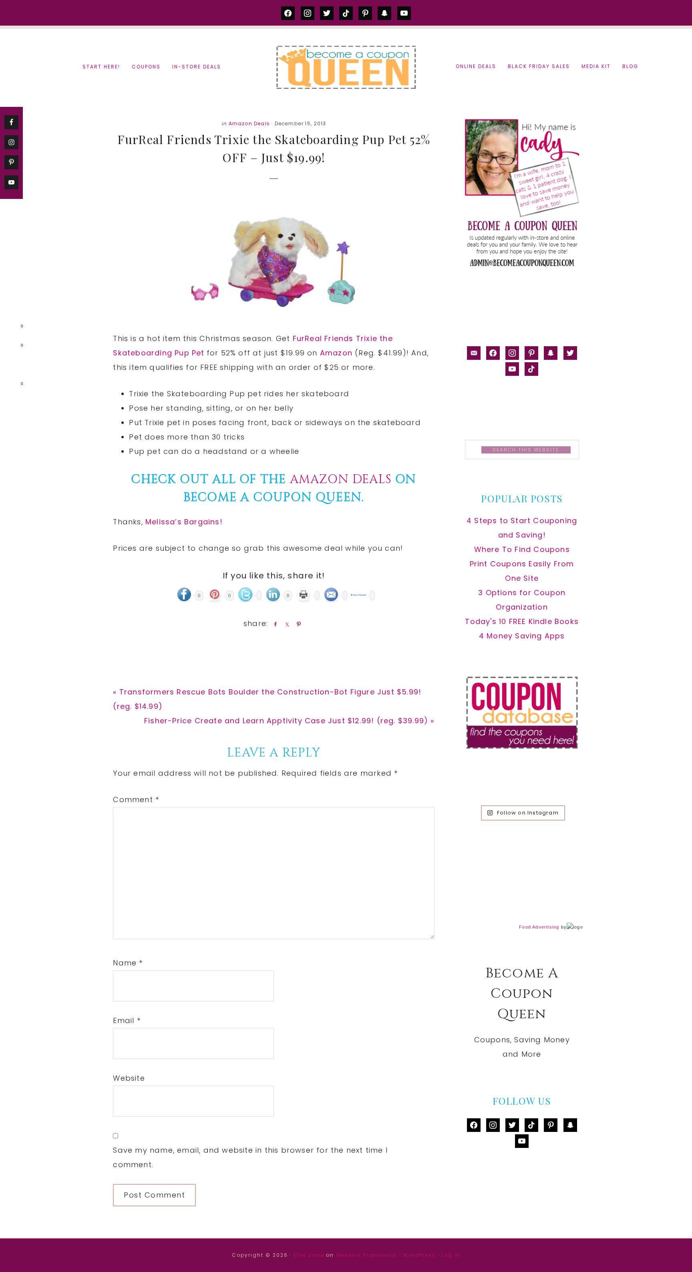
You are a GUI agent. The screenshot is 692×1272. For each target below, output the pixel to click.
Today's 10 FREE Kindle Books (522, 621)
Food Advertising (539, 927)
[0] (9, 327)
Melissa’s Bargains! (184, 522)
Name (128, 963)
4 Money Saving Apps (522, 636)
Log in (451, 1255)
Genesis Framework (366, 1255)
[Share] (274, 624)
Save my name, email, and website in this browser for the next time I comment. (250, 1157)
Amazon (337, 353)
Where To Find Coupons (522, 549)
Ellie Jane (309, 1255)
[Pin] (297, 624)
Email (126, 1020)
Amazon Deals (249, 123)
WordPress (419, 1255)
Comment (136, 799)
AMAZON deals (341, 479)
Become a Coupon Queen (346, 67)
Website (129, 1078)
